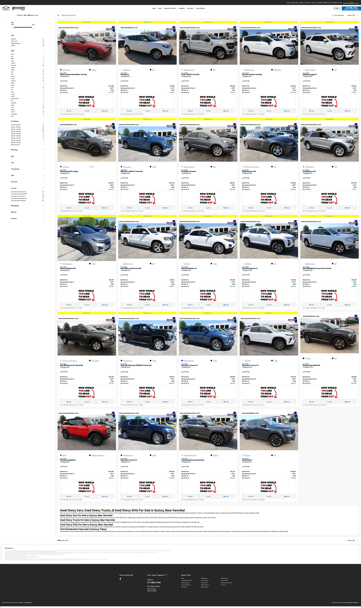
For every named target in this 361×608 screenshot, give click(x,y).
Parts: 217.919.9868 (316, 2)
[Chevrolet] (6, 8)
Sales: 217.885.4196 (292, 2)
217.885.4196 (351, 7)
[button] (114, 44)
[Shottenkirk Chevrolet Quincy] (18, 8)
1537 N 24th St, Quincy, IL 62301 (333, 2)
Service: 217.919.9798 (304, 2)
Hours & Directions (351, 9)
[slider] (12, 27)
